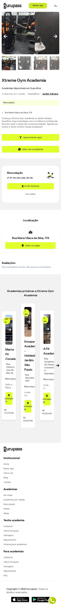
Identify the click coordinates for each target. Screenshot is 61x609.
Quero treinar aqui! (32, 137)
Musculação (9, 504)
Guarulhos (33, 94)
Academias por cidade (13, 94)
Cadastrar (8, 526)
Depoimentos (10, 539)
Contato (7, 482)
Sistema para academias (15, 544)
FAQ (5, 575)
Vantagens (9, 535)
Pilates (7, 508)
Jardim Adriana (50, 94)
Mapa (6, 513)
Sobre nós (8, 473)
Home (6, 464)
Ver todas (8, 495)
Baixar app (38, 5)
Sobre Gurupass (11, 530)
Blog (6, 477)
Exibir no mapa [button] (32, 245)
